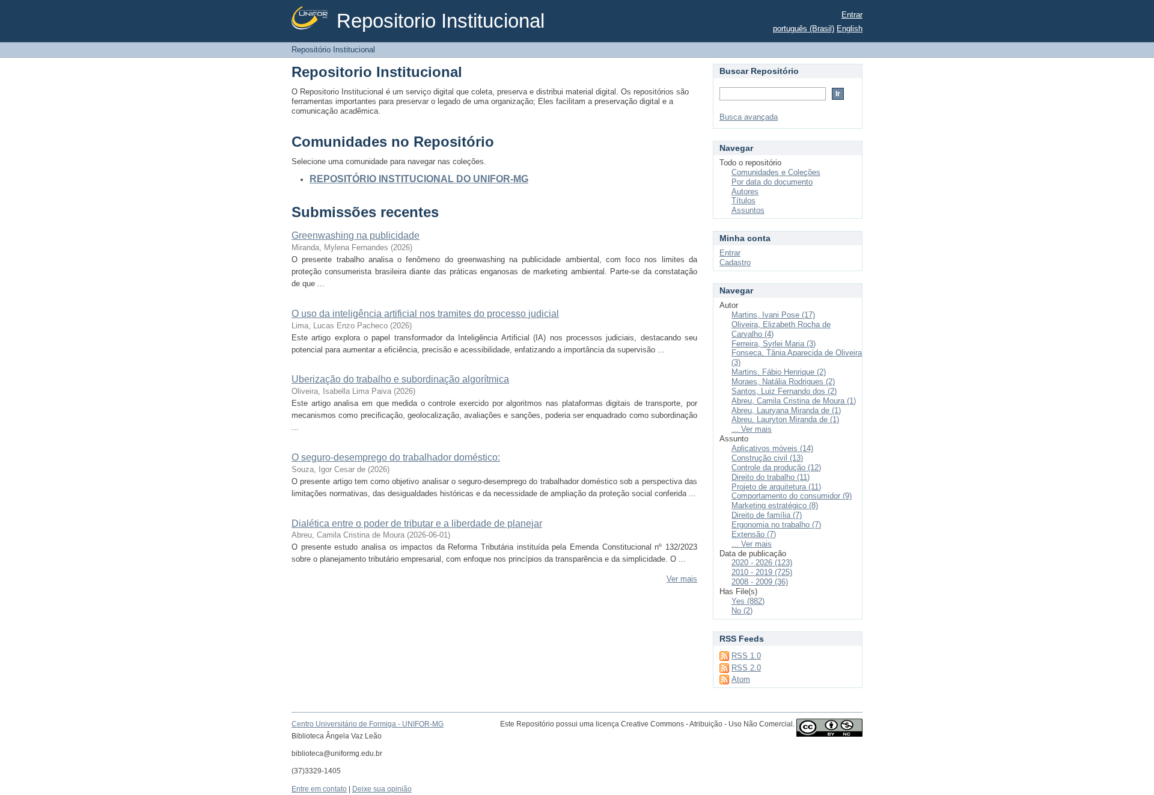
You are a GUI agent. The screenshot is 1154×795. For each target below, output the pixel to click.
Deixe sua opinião (382, 789)
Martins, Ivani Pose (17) (773, 314)
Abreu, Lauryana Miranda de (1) (786, 410)
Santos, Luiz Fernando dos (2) (784, 391)
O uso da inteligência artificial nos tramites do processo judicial (425, 313)
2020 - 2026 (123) (761, 562)
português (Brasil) (803, 28)
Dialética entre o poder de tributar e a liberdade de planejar (417, 523)
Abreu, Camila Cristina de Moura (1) (793, 400)
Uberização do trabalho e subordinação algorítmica (400, 379)
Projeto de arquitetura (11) (776, 486)
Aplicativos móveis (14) (772, 448)
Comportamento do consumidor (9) (791, 495)
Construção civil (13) (767, 457)
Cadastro (735, 262)
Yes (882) (748, 601)
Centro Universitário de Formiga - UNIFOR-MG (368, 724)
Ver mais (682, 578)
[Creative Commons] (829, 730)
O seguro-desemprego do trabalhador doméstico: (396, 457)
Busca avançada (748, 116)
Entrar (851, 14)
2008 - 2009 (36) (759, 581)
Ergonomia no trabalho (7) (776, 524)
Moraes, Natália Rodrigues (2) (783, 381)
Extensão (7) (753, 534)
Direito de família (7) (766, 515)
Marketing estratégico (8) (774, 505)
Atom (740, 679)
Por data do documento (772, 181)
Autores (745, 191)
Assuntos (748, 210)
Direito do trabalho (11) (770, 477)
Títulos (743, 200)
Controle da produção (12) (776, 467)
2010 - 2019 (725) (761, 572)
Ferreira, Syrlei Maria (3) (773, 343)
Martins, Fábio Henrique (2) (778, 371)
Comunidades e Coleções (775, 172)
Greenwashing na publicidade (356, 235)
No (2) (742, 610)
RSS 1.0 (746, 655)
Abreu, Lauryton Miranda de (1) (785, 419)
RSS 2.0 (746, 667)
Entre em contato (319, 789)
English (849, 28)
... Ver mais (751, 429)
